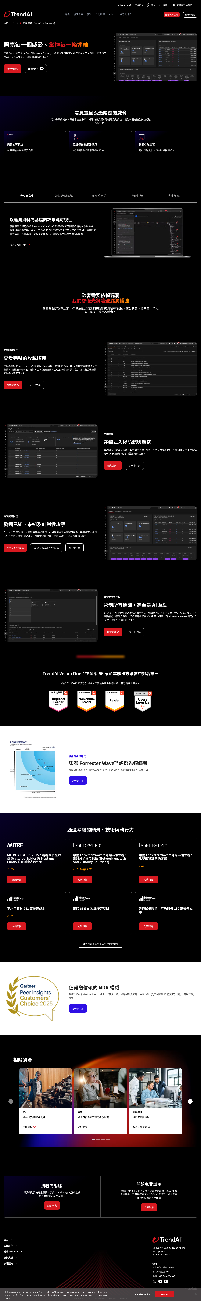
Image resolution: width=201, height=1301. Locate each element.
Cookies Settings (143, 1294)
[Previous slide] (10, 1101)
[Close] (196, 1294)
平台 (15, 22)
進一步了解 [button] (35, 385)
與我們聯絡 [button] (190, 14)
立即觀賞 (27, 1127)
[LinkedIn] (166, 1281)
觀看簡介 (33, 68)
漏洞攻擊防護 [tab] (64, 196)
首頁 (6, 22)
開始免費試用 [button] (171, 14)
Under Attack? (124, 5)
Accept (164, 1294)
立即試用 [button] (149, 1207)
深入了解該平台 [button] (18, 245)
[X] (154, 1281)
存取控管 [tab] (137, 196)
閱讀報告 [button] (16, 879)
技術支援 (139, 5)
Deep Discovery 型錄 (44, 548)
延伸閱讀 (82, 1127)
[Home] (167, 1240)
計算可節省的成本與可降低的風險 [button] (100, 943)
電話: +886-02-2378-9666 (164, 1275)
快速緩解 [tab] (174, 196)
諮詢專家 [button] (52, 1205)
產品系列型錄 (14, 548)
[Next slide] (190, 1101)
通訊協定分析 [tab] (101, 196)
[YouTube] (160, 1281)
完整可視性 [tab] (27, 196)
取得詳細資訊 (140, 1127)
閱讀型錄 (11, 385)
